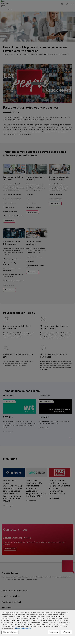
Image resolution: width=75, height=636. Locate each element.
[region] (37, 623)
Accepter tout (53, 632)
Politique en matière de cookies (22, 628)
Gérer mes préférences (10, 632)
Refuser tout (66, 632)
